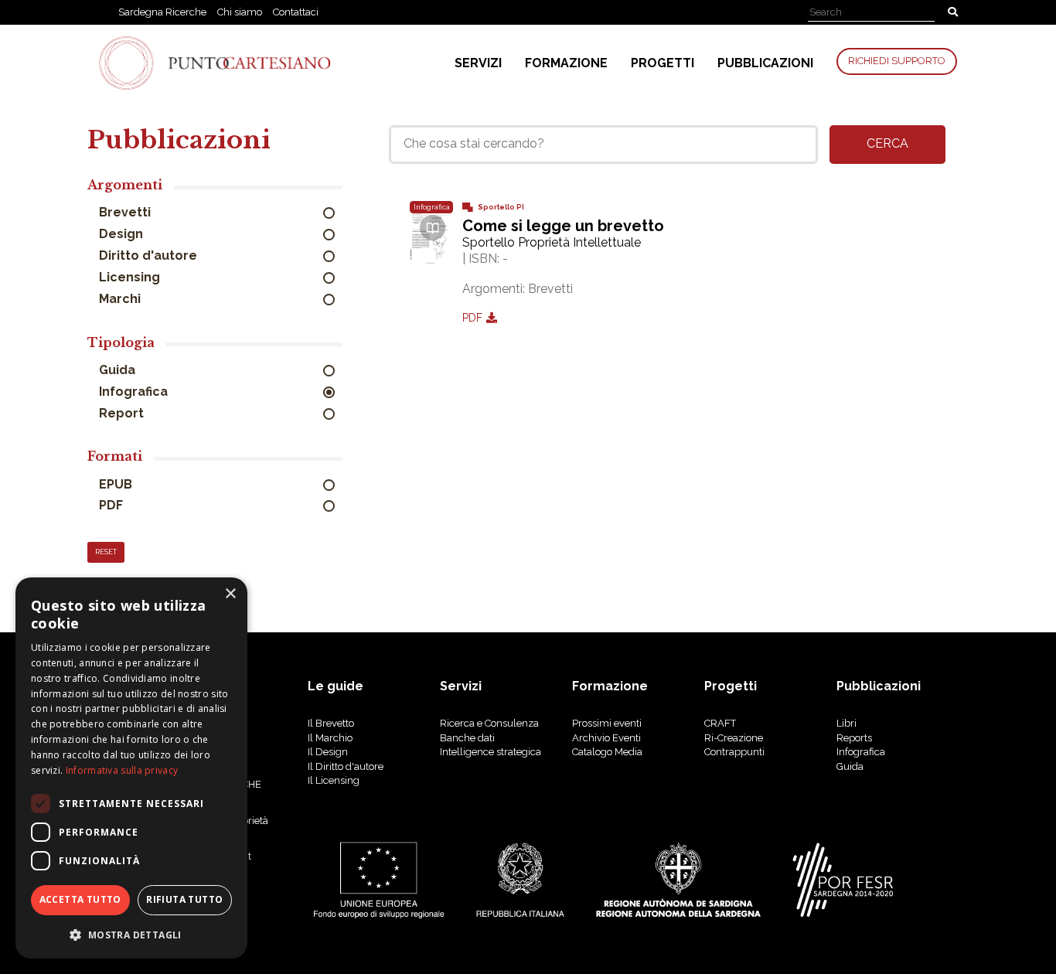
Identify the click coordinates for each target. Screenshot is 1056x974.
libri (846, 723)
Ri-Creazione (733, 738)
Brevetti (126, 212)
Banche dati (467, 738)
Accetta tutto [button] (80, 899)
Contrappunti (734, 752)
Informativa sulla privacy (122, 770)
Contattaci (296, 12)
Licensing (131, 277)
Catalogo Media (607, 752)
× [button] (230, 594)
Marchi (121, 298)
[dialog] (131, 768)
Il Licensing (333, 780)
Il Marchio (330, 738)
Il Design (328, 752)
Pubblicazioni (765, 63)
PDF (112, 505)
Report (123, 413)
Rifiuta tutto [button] (184, 899)
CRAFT (720, 723)
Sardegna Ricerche (162, 12)
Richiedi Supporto (896, 60)
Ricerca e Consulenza (489, 723)
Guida (118, 370)
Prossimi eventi (607, 723)
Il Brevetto (331, 723)
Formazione (566, 63)
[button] (131, 934)
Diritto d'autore (149, 255)
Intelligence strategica (490, 752)
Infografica (135, 391)
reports (854, 738)
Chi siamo (239, 12)
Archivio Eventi (606, 738)
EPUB (117, 484)
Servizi (478, 63)
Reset (106, 552)
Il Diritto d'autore (345, 766)
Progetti (662, 63)
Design (122, 233)
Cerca (887, 143)
